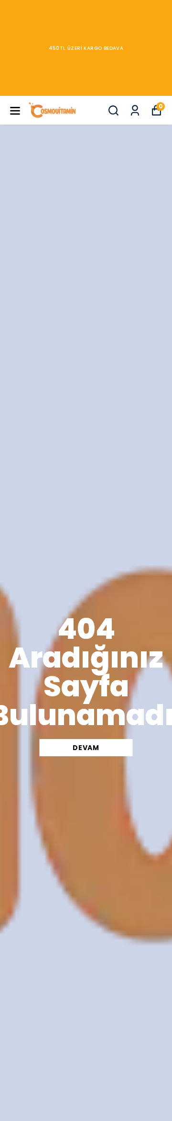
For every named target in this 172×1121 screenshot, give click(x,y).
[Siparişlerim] (135, 110)
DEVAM (86, 747)
